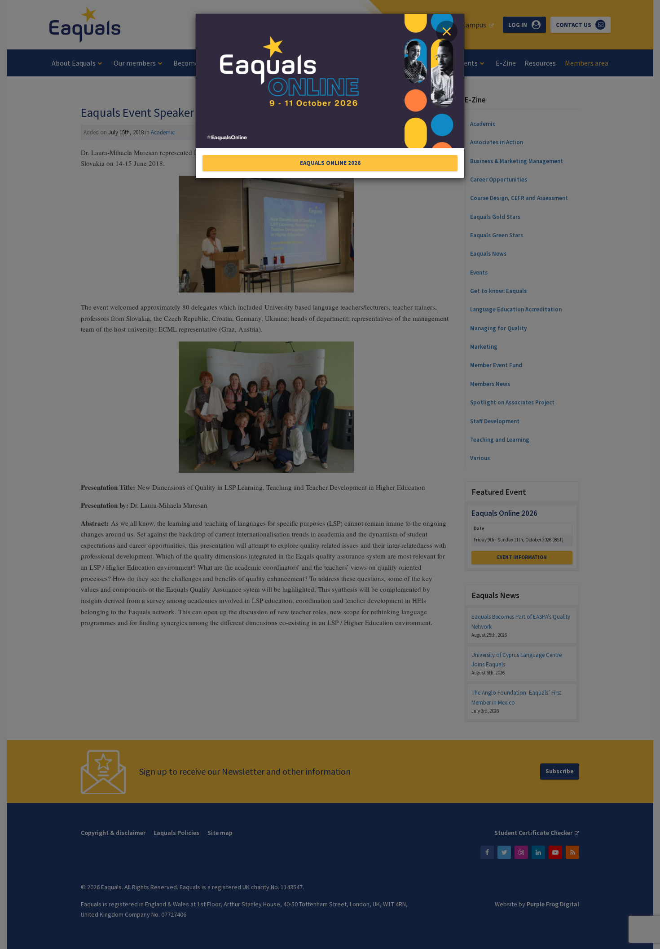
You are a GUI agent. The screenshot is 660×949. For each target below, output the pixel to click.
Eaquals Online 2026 (330, 163)
